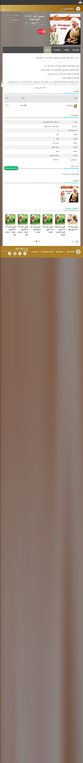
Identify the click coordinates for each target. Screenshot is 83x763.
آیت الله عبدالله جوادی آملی (9, 16)
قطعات (66, 50)
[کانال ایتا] (14, 254)
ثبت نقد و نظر (10, 168)
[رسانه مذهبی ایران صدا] (19, 254)
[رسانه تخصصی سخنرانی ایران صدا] (24, 254)
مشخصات (56, 50)
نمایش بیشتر (39, 87)
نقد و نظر (75, 166)
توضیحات (75, 50)
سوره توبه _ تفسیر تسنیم (9, 21)
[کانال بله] (9, 254)
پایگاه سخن (67, 8)
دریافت (22, 105)
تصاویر (47, 50)
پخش (40, 31)
